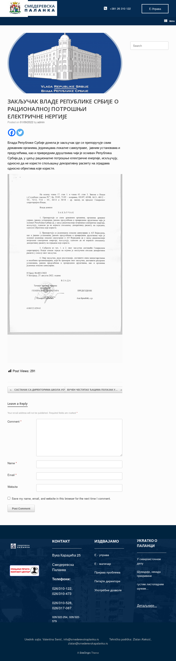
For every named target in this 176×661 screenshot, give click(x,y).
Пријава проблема (107, 572)
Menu (172, 21)
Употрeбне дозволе (108, 590)
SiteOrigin (85, 652)
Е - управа (101, 555)
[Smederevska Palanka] (32, 8)
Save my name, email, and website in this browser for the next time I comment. (61, 498)
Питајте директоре (107, 581)
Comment (14, 421)
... (155, 605)
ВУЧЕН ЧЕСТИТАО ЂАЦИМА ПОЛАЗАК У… (94, 389)
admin (41, 122)
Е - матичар (102, 563)
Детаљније (145, 605)
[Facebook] (11, 132)
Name (12, 463)
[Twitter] (20, 132)
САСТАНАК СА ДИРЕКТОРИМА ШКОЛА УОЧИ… (40, 389)
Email (12, 475)
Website (13, 487)
